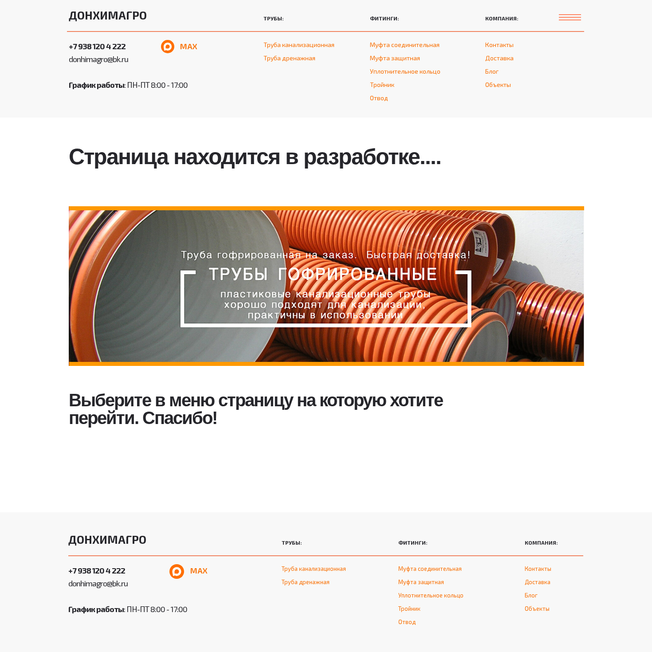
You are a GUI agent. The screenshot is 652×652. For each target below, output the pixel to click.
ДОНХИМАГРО (108, 15)
